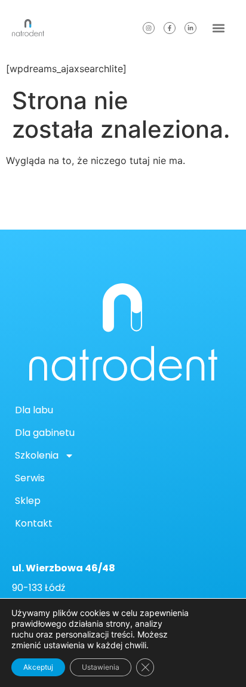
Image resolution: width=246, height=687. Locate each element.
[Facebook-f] (170, 28)
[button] (218, 28)
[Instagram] (149, 28)
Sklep (28, 500)
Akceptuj (38, 667)
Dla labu (34, 410)
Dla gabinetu (45, 433)
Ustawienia (100, 667)
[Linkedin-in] (190, 28)
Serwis (30, 478)
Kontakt (34, 523)
